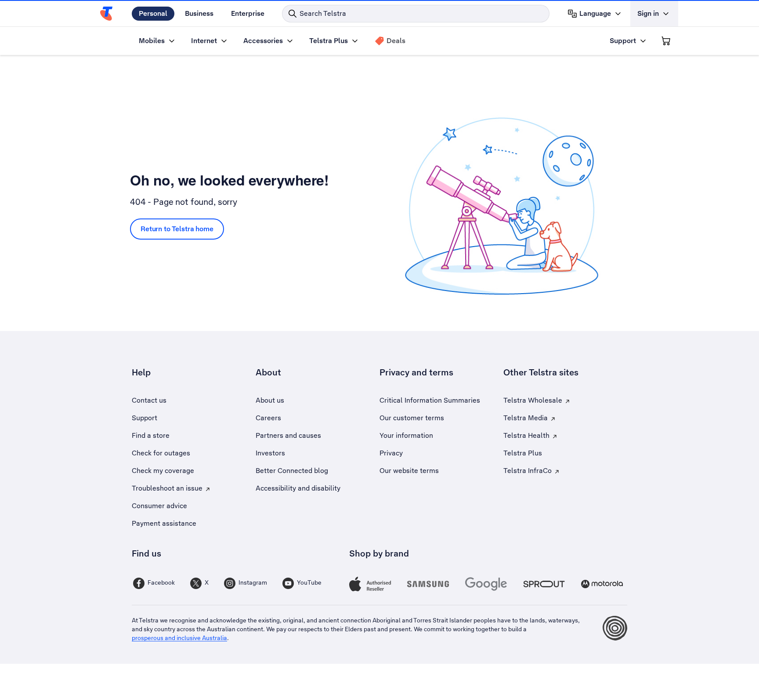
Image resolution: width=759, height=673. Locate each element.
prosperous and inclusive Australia (179, 638)
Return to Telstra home (177, 228)
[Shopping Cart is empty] (665, 41)
